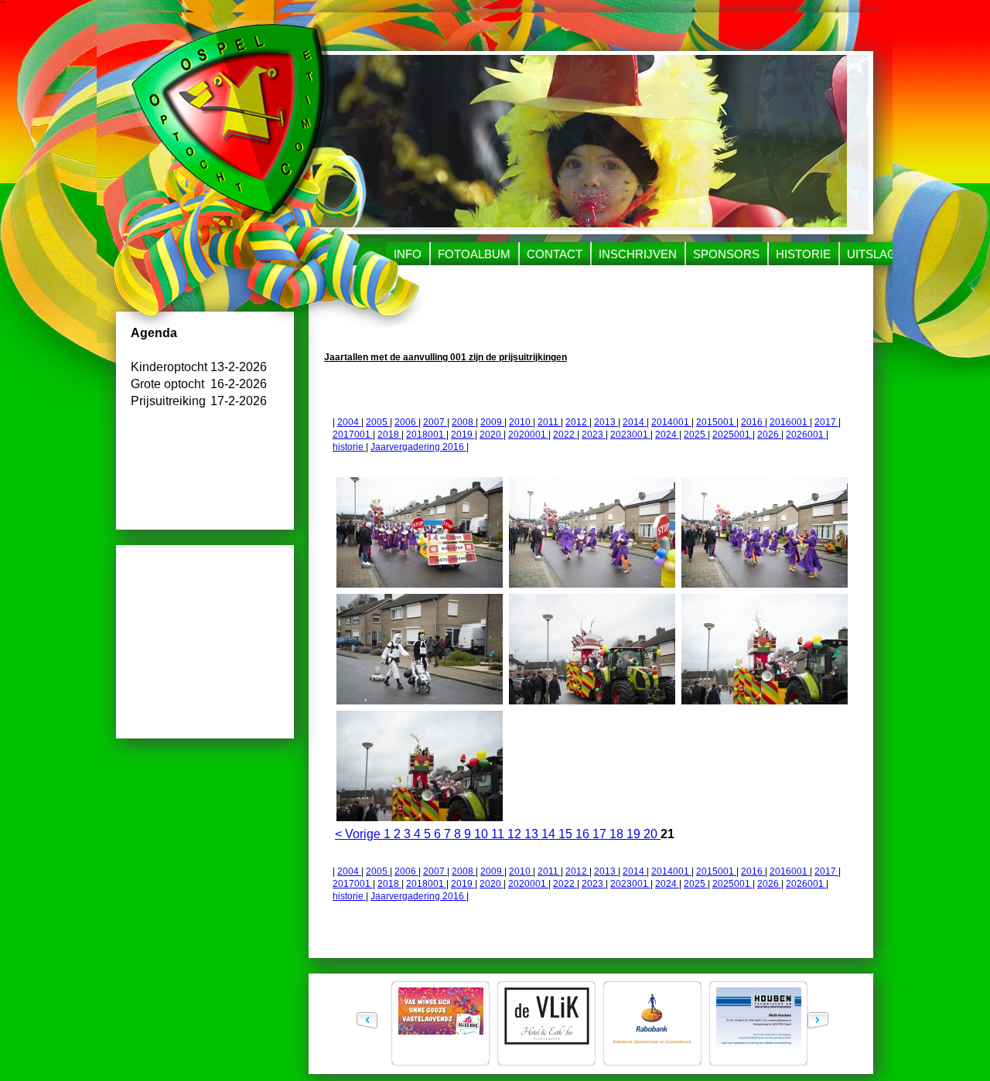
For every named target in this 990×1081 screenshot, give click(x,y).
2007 (435, 422)
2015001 (716, 422)
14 (549, 834)
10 (482, 834)
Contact (554, 254)
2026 (769, 434)
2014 (635, 422)
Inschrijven (638, 254)
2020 (492, 434)
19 (635, 834)
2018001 (426, 434)
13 (532, 834)
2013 (606, 422)
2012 (577, 422)
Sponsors (726, 254)
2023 (594, 434)
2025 (696, 434)
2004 (349, 422)
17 (600, 834)
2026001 (806, 434)
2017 (826, 422)
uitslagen (880, 254)
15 (566, 834)
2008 (464, 422)
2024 (667, 434)
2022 (565, 434)
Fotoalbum (474, 254)
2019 (463, 434)
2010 (521, 422)
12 (515, 834)
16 (583, 834)
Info (408, 254)
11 (499, 834)
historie (349, 447)
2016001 (790, 422)
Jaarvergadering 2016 (418, 447)
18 (617, 834)
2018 (389, 434)
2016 (753, 422)
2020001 (528, 434)
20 (652, 834)
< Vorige (359, 834)
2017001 (353, 434)
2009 (492, 422)
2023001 (630, 434)
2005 (378, 422)
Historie (803, 254)
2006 (406, 422)
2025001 (732, 434)
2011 (549, 422)
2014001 (671, 422)
